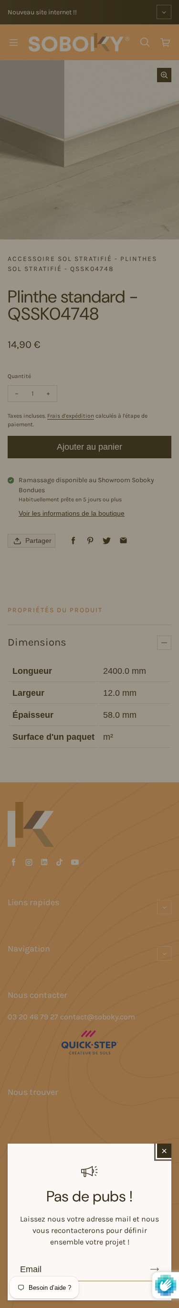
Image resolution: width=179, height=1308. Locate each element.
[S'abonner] (154, 1269)
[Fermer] (164, 1151)
